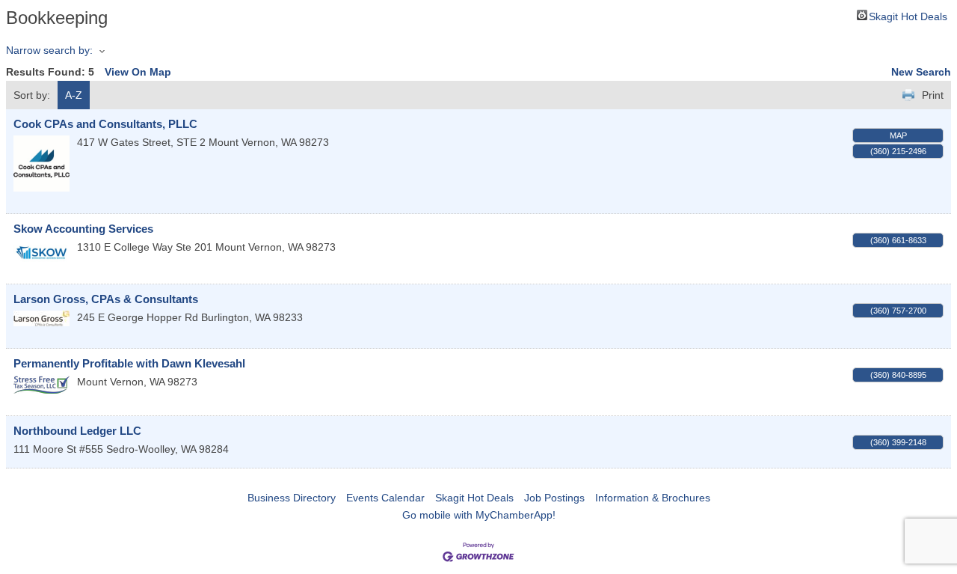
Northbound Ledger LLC (77, 430)
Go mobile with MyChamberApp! (479, 515)
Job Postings (554, 498)
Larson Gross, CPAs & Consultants (105, 299)
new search (921, 72)
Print (933, 95)
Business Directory (291, 498)
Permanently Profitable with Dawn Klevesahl (129, 363)
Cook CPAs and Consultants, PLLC (105, 123)
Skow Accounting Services (83, 228)
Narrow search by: (49, 50)
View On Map (138, 72)
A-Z (73, 95)
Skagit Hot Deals (908, 15)
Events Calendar (385, 498)
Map (898, 135)
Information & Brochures (652, 498)
